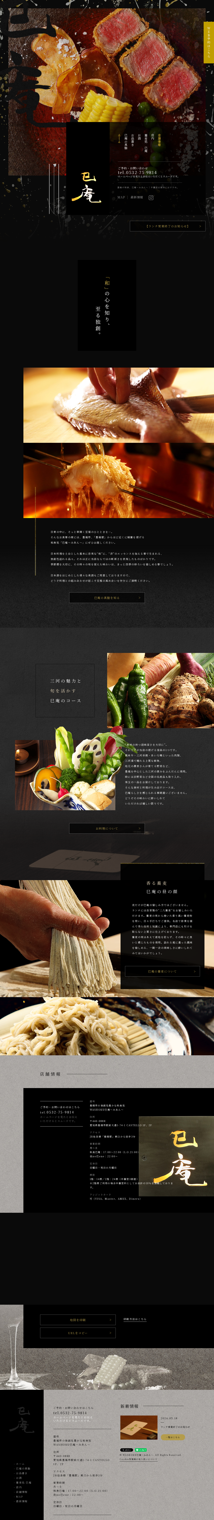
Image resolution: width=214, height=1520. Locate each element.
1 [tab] (50, 189)
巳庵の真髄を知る (107, 598)
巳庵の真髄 (23, 1468)
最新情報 (137, 197)
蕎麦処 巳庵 (24, 1482)
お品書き (22, 1473)
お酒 (19, 1478)
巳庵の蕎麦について (162, 971)
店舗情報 (22, 1492)
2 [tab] (55, 189)
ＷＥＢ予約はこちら (209, 42)
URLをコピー (78, 1333)
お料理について (107, 828)
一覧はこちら (173, 1437)
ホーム (20, 1464)
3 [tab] (59, 189)
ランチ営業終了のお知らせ (175, 1427)
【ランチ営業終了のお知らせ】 (167, 226)
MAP (121, 197)
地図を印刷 (78, 1320)
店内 (19, 1487)
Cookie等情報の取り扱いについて (139, 1459)
